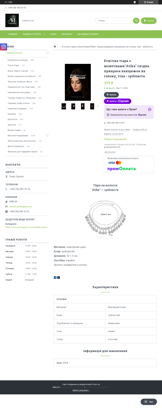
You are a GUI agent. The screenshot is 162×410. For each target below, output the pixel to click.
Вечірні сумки (14, 130)
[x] (58, 278)
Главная (12, 34)
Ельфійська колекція (18, 60)
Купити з (114, 101)
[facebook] (55, 278)
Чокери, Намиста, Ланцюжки (22, 98)
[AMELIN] (12, 26)
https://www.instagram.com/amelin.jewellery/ (26, 227)
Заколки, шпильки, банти (20, 81)
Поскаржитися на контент (72, 387)
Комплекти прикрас (17, 108)
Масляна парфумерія (18, 135)
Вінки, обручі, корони (18, 71)
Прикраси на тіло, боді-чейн (21, 87)
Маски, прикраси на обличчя (21, 76)
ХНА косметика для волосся (22, 141)
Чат (151, 402)
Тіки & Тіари (13, 65)
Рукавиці (12, 114)
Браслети (12, 119)
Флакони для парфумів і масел (22, 151)
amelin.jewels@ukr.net (20, 206)
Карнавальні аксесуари (19, 92)
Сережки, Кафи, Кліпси (19, 103)
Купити (113, 95)
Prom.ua (96, 384)
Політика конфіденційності (97, 387)
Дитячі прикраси (16, 146)
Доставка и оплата (88, 34)
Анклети (12, 125)
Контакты (67, 34)
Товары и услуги (32, 34)
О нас (53, 34)
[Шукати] (136, 21)
